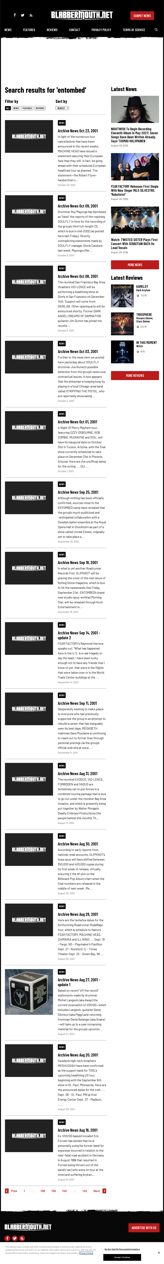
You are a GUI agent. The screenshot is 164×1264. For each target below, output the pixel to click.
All (8, 108)
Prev (14, 1191)
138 (43, 1191)
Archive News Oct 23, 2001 (78, 130)
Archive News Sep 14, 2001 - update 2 (79, 635)
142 (84, 1191)
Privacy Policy (101, 30)
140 (64, 1191)
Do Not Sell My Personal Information (122, 1249)
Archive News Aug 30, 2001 (78, 843)
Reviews (52, 30)
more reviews (135, 375)
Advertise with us (144, 1228)
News (8, 30)
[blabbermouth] (82, 18)
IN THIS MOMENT (146, 342)
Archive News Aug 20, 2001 (78, 1054)
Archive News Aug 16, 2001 (77, 1129)
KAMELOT (142, 286)
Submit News (142, 16)
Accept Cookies (122, 1257)
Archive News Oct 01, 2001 (77, 421)
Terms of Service (134, 30)
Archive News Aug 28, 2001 (78, 914)
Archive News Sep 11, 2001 (77, 703)
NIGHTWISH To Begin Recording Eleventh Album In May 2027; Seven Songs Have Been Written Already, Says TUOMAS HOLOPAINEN (134, 135)
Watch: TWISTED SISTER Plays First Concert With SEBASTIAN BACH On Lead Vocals (134, 243)
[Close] (158, 1252)
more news (135, 265)
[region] (82, 1253)
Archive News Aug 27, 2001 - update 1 (79, 982)
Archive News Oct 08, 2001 (78, 276)
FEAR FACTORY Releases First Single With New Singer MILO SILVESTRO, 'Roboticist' (134, 190)
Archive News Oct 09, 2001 (78, 205)
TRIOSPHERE (144, 314)
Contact (74, 30)
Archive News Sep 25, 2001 (78, 492)
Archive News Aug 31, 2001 (77, 773)
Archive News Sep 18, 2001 (78, 562)
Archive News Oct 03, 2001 (78, 351)
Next (97, 1191)
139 (53, 1191)
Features (29, 30)
